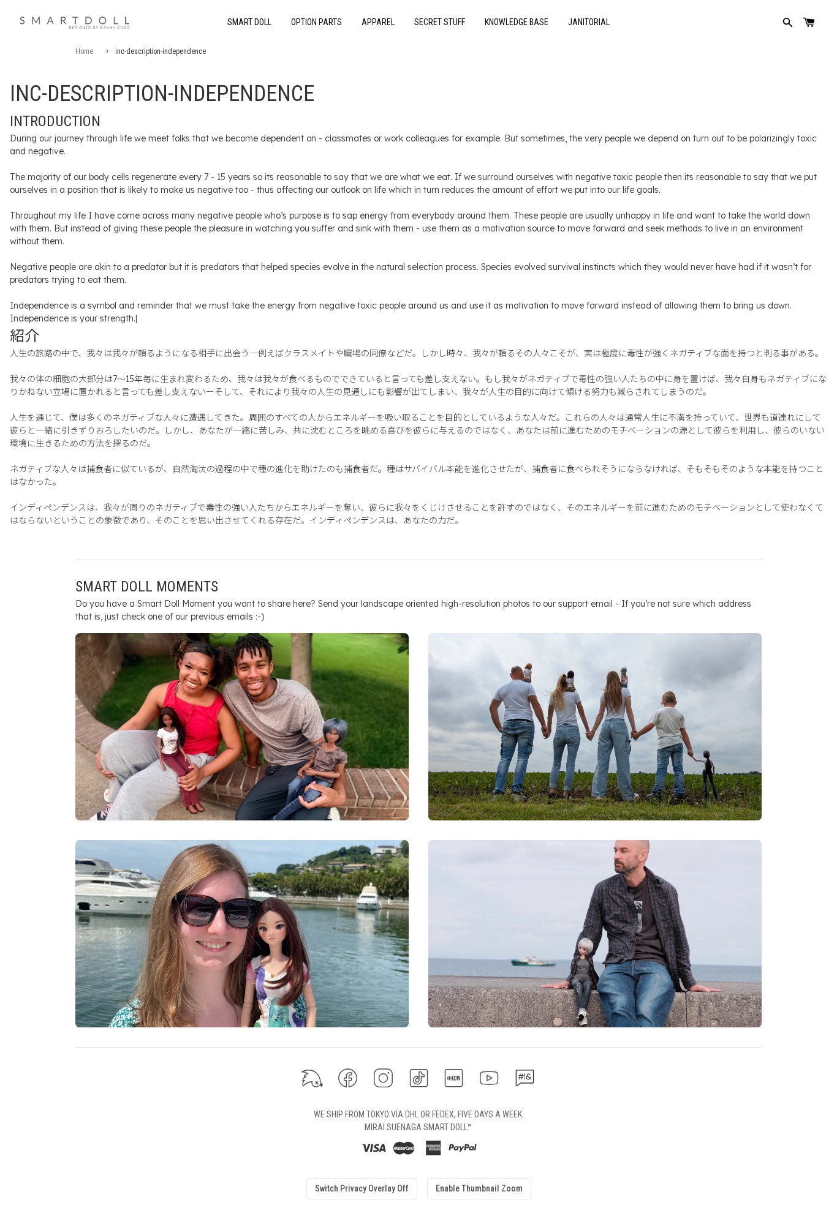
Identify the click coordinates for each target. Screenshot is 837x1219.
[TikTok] (419, 1078)
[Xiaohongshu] (453, 1078)
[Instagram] (383, 1078)
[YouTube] (489, 1078)
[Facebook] (347, 1078)
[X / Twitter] (312, 1078)
